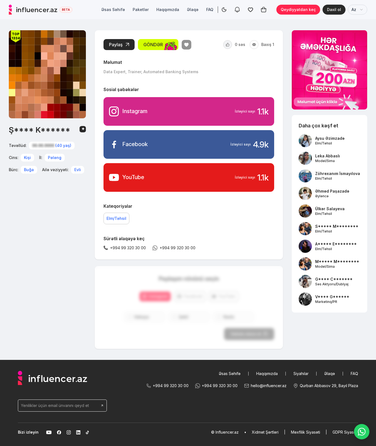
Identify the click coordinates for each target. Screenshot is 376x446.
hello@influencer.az (269, 385)
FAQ (209, 9)
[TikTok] (87, 432)
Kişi (27, 157)
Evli (77, 169)
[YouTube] (48, 432)
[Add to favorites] (186, 45)
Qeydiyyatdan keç (298, 9)
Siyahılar (301, 373)
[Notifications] (237, 10)
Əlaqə (192, 9)
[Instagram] (69, 432)
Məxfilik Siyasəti (305, 432)
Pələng (54, 157)
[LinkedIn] (78, 432)
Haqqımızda (167, 9)
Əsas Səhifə (113, 9)
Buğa (29, 169)
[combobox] (357, 10)
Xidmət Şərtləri (265, 432)
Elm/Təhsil (116, 218)
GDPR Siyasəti (345, 432)
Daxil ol (334, 9)
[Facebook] (59, 432)
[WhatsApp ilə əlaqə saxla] (361, 431)
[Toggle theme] (224, 10)
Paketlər (141, 9)
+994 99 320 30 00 (171, 385)
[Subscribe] (102, 405)
